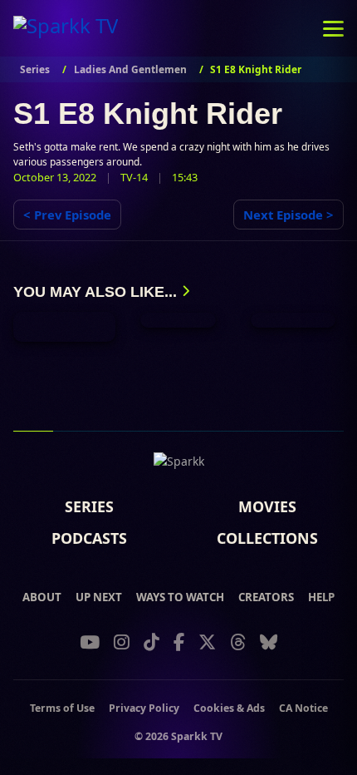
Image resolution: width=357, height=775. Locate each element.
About (41, 597)
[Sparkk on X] (207, 642)
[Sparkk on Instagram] (122, 642)
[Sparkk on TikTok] (151, 642)
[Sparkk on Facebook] (179, 642)
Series (89, 507)
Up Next (99, 597)
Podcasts (89, 538)
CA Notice (303, 708)
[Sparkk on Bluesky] (268, 642)
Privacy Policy (144, 708)
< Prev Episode (67, 214)
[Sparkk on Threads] (238, 642)
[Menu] (333, 28)
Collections (267, 538)
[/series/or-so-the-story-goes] (64, 327)
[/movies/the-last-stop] (178, 320)
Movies (267, 507)
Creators (266, 597)
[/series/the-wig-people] (293, 320)
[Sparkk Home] (179, 464)
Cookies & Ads (229, 708)
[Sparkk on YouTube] (90, 642)
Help (321, 597)
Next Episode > (288, 214)
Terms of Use (62, 708)
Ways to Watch (180, 597)
